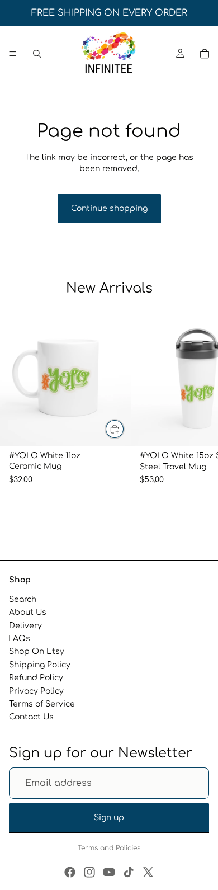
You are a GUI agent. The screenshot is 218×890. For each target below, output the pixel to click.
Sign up (109, 817)
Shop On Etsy (36, 651)
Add (124, 429)
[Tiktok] (128, 872)
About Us (27, 612)
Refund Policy (36, 678)
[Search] (37, 53)
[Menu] (13, 54)
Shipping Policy (39, 665)
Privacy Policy (36, 690)
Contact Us (31, 717)
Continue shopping (109, 208)
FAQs (19, 638)
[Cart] (204, 53)
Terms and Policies (109, 848)
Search (22, 599)
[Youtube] (109, 872)
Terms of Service (42, 704)
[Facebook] (70, 872)
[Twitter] (148, 872)
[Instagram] (89, 872)
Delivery (25, 625)
